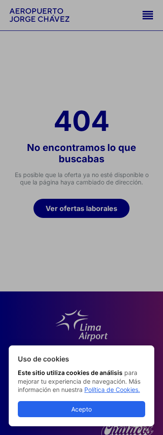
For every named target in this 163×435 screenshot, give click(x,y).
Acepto (81, 409)
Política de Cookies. (112, 389)
